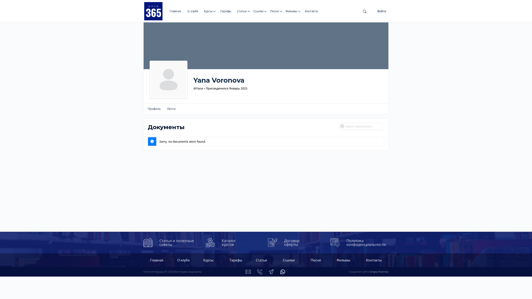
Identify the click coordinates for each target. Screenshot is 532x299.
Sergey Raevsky (379, 271)
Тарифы (225, 11)
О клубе (192, 11)
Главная (175, 11)
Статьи (242, 11)
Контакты (311, 11)
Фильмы (291, 11)
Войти (381, 11)
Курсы (208, 11)
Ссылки (258, 11)
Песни (274, 11)
